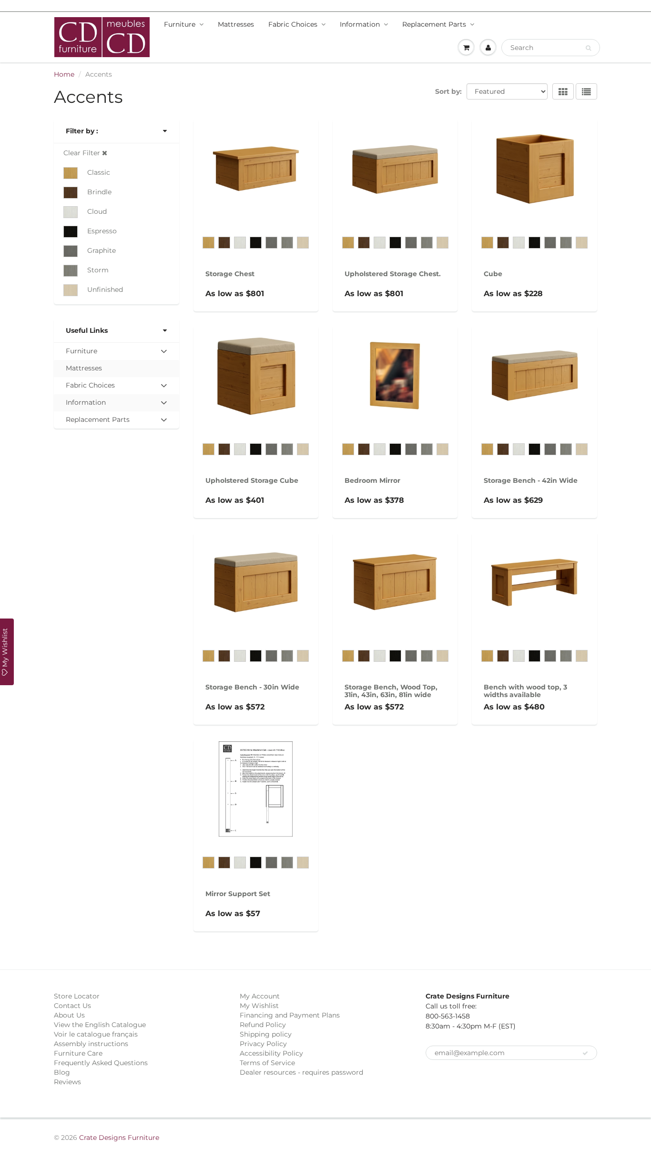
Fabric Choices (292, 24)
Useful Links (87, 330)
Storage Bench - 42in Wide (531, 480)
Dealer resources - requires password (301, 1072)
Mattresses (236, 24)
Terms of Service (267, 1062)
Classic (98, 172)
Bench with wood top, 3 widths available (525, 691)
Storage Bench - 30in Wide (252, 687)
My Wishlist (259, 1005)
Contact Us (72, 1005)
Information (360, 24)
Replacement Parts (434, 24)
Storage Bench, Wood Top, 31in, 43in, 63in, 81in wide (391, 691)
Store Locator (77, 996)
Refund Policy (263, 1024)
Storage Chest (229, 274)
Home (64, 74)
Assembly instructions (91, 1043)
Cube (493, 274)
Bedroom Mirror (372, 480)
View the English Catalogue (100, 1024)
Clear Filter (82, 153)
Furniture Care (78, 1053)
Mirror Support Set (237, 893)
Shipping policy (266, 1034)
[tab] (116, 351)
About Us (69, 1015)
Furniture (179, 24)
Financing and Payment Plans (290, 1015)
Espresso (102, 231)
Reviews (67, 1082)
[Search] (588, 48)
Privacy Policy (263, 1043)
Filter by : (82, 131)
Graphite (101, 250)
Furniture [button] (81, 353)
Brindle (99, 192)
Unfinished (105, 289)
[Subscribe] (585, 1053)
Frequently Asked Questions (101, 1062)
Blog (62, 1072)
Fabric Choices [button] (90, 387)
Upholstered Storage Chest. (393, 274)
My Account (260, 996)
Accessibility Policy (271, 1053)
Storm (98, 270)
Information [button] (85, 404)
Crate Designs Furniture (119, 1137)
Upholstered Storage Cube (251, 480)
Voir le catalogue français (96, 1034)
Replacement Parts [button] (97, 421)
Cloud (97, 211)
